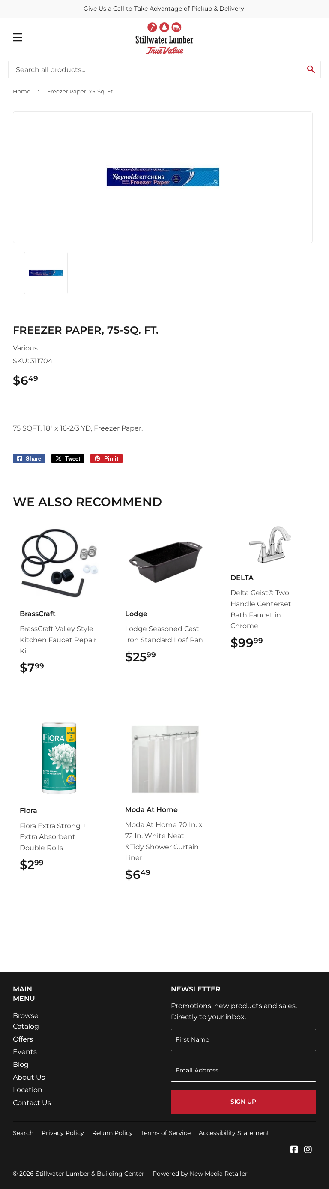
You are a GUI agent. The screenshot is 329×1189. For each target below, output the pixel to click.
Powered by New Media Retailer (200, 1173)
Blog (21, 1064)
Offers (23, 1039)
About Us (29, 1077)
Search (23, 1132)
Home (21, 91)
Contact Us (32, 1103)
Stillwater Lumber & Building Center (90, 1173)
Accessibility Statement (234, 1132)
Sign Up (243, 1101)
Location (27, 1090)
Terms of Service (166, 1132)
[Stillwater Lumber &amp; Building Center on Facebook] (294, 1150)
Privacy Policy (63, 1132)
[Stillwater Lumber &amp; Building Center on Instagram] (308, 1150)
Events (25, 1052)
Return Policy (112, 1132)
